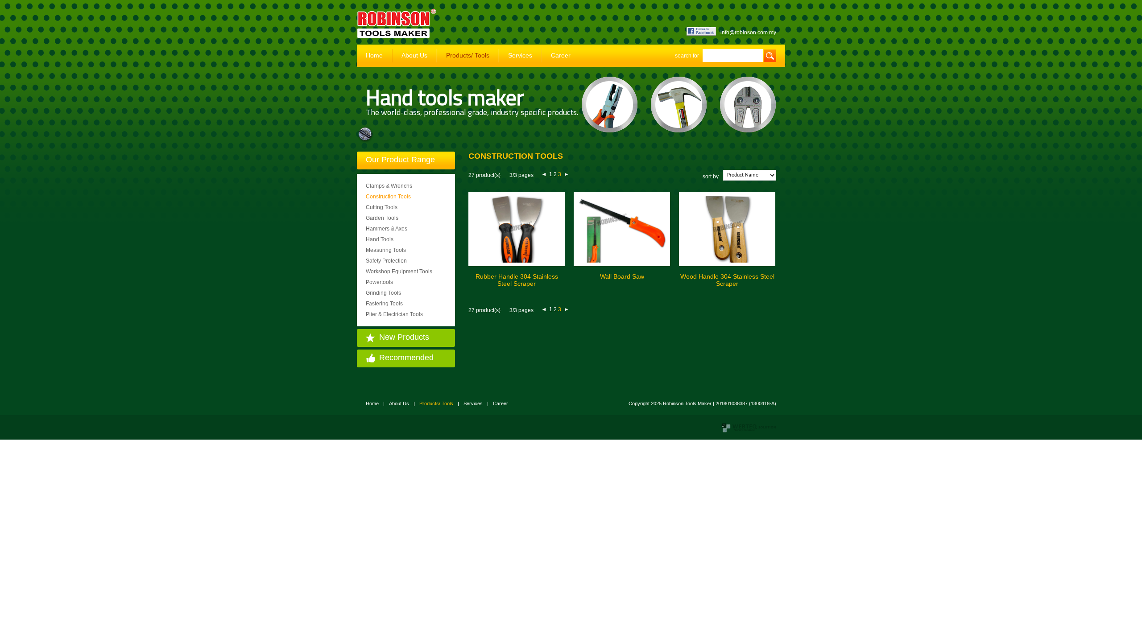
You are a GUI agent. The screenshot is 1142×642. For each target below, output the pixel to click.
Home (374, 55)
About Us (414, 55)
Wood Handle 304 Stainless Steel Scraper (727, 280)
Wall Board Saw (622, 276)
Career (561, 55)
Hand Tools (379, 239)
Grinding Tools (383, 293)
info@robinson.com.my (748, 32)
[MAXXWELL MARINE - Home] (397, 36)
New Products (404, 337)
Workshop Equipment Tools (399, 271)
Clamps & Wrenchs (389, 186)
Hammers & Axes (386, 229)
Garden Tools (382, 218)
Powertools (379, 282)
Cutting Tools (381, 207)
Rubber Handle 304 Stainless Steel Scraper (517, 280)
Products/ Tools (467, 55)
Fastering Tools (384, 303)
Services (520, 55)
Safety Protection (386, 261)
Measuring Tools (386, 250)
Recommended (406, 357)
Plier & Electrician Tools (394, 314)
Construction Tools (388, 196)
